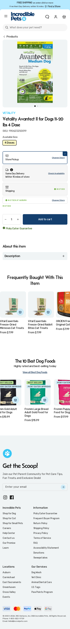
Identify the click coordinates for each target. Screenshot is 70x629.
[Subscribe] (63, 487)
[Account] (55, 16)
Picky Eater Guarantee (19, 228)
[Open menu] (6, 17)
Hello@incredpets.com (17, 621)
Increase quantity (18, 219)
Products (12, 36)
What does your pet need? (23, 28)
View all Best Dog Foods (35, 372)
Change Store (58, 158)
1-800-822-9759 (16, 618)
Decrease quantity (5, 219)
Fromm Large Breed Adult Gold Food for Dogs (37, 412)
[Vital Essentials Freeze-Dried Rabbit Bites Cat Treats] (41, 304)
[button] (35, 157)
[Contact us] (47, 16)
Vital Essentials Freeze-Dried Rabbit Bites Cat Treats (40, 325)
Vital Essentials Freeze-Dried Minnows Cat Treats (12, 325)
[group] (35, 72)
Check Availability (56, 173)
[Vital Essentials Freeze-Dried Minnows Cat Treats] (13, 304)
